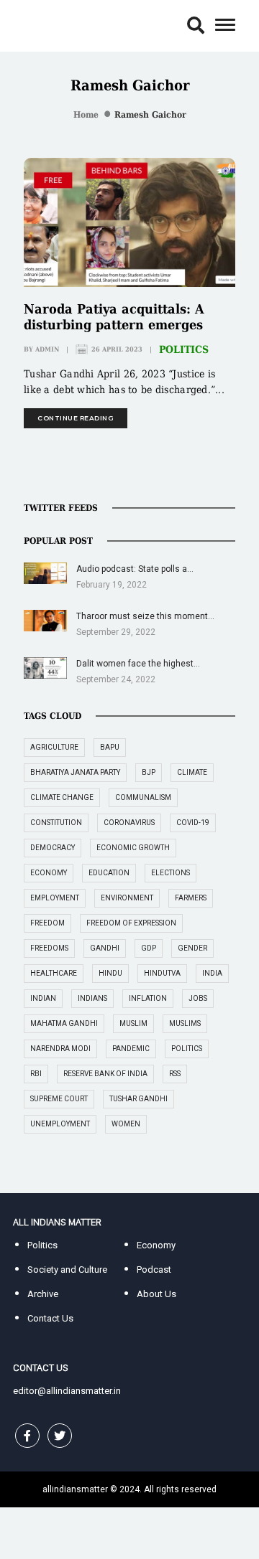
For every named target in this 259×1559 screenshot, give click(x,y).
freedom (47, 923)
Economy (156, 1245)
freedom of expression (131, 923)
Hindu (110, 973)
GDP (148, 948)
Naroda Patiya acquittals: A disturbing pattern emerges (114, 316)
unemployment (60, 1124)
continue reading (75, 418)
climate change (62, 797)
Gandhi (104, 948)
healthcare (53, 973)
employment (54, 898)
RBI (36, 1074)
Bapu (109, 747)
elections (170, 873)
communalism (143, 797)
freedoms (49, 948)
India (212, 973)
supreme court (59, 1099)
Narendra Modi (60, 1048)
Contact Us (50, 1318)
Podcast (154, 1269)
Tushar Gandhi (138, 1099)
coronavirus (129, 822)
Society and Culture (67, 1269)
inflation (148, 998)
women (126, 1124)
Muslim (133, 1023)
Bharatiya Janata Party (75, 772)
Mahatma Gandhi (64, 1023)
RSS (175, 1074)
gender (192, 948)
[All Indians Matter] (57, 25)
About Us (156, 1294)
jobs (197, 998)
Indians (92, 998)
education (109, 873)
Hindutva (162, 973)
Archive (42, 1294)
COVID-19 (192, 822)
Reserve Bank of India (105, 1074)
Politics (184, 349)
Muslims (185, 1023)
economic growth (133, 848)
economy (48, 873)
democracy (52, 848)
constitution (56, 822)
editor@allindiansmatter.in (67, 1390)
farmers (190, 898)
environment (127, 898)
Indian (43, 998)
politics (186, 1048)
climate (192, 772)
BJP (148, 772)
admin (47, 349)
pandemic (131, 1048)
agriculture (54, 747)
